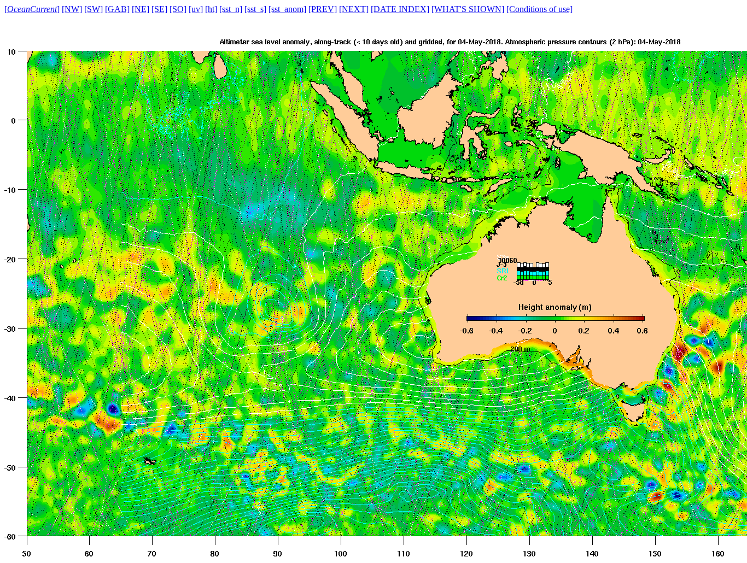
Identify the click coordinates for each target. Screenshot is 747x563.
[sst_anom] (287, 9)
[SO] (178, 9)
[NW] (72, 9)
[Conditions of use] (539, 9)
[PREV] (322, 9)
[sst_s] (255, 9)
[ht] (211, 9)
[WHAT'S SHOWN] (467, 9)
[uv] (196, 9)
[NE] (140, 9)
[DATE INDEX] (400, 9)
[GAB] (117, 9)
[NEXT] (354, 9)
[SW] (93, 9)
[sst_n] (230, 9)
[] (32, 9)
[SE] (159, 9)
